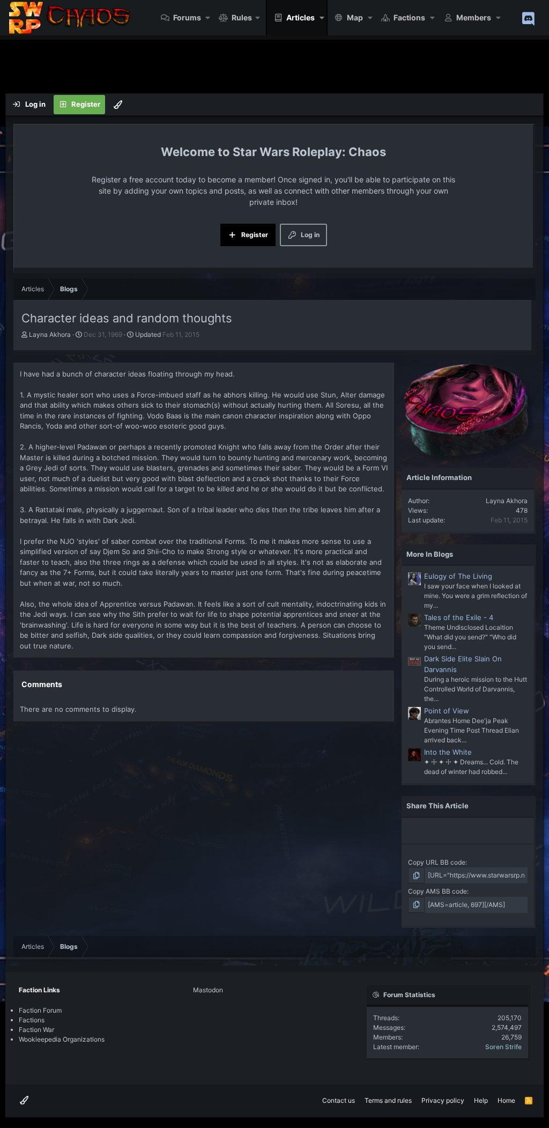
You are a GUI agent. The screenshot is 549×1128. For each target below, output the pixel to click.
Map (355, 17)
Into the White (448, 752)
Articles (300, 17)
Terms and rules (388, 1100)
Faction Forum (40, 1010)
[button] (208, 17)
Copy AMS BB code (437, 891)
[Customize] (118, 104)
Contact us (338, 1100)
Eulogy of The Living (458, 576)
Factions (409, 17)
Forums (187, 17)
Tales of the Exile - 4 (458, 617)
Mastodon (208, 990)
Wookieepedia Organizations (62, 1039)
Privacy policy (442, 1100)
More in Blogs (429, 554)
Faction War (36, 1030)
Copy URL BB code (436, 862)
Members (473, 17)
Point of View (446, 710)
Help (481, 1100)
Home (506, 1100)
